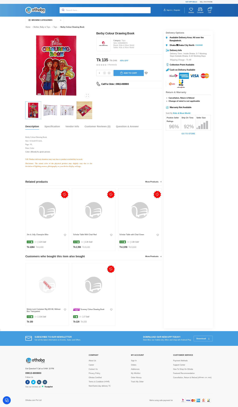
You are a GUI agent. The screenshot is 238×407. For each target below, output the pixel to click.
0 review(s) (112, 65)
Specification (52, 126)
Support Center (179, 365)
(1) (36, 242)
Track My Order (137, 382)
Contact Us (93, 369)
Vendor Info (72, 126)
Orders (133, 365)
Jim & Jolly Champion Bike (37, 235)
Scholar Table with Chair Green (131, 235)
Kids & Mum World (126, 47)
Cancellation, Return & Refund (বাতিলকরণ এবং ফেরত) (192, 377)
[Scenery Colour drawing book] (93, 285)
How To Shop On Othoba (183, 369)
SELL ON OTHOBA (206, 2)
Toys (123, 40)
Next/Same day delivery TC (100, 386)
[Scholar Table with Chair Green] (139, 210)
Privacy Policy (94, 373)
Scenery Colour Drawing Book (92, 309)
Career (91, 365)
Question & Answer (127, 126)
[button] (44, 20)
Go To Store (188, 134)
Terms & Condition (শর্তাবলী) (99, 382)
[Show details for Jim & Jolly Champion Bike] (47, 210)
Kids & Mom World (126, 45)
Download (201, 338)
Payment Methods (180, 361)
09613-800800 (33, 373)
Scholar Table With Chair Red (85, 235)
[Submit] (63, 10)
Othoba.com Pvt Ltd (33, 400)
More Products (152, 182)
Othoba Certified (95, 377)
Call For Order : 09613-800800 (115, 84)
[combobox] (105, 10)
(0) (80, 317)
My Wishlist (135, 373)
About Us (92, 361)
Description (32, 126)
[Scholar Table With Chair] (93, 210)
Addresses (135, 369)
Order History (136, 377)
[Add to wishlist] (65, 235)
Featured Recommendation (184, 373)
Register (177, 10)
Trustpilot (48, 387)
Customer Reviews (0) (97, 126)
